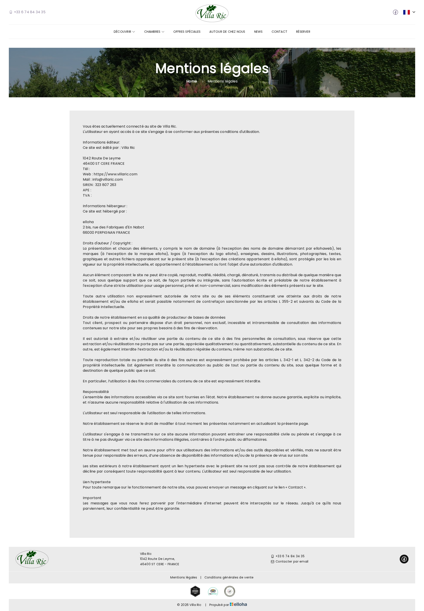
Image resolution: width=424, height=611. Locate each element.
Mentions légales (183, 577)
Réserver (303, 31)
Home (191, 81)
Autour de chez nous (227, 31)
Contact (280, 31)
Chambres (152, 31)
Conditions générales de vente (229, 577)
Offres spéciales (187, 31)
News (258, 31)
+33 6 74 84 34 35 (290, 556)
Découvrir (123, 31)
